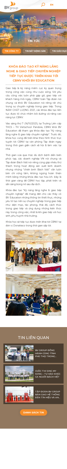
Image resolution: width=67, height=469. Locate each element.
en (51, 4)
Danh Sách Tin (33, 412)
